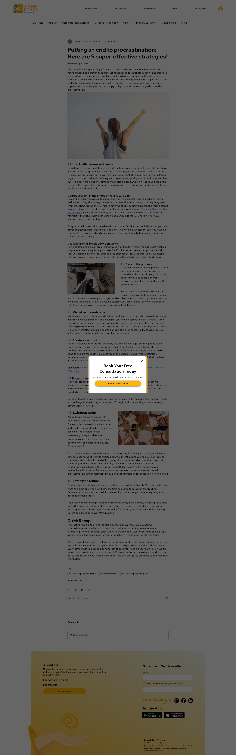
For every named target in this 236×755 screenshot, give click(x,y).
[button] (142, 361)
